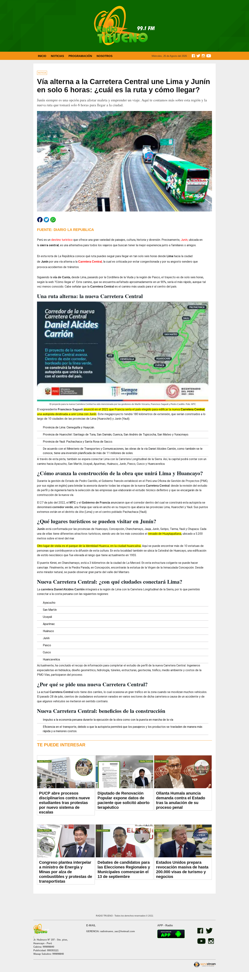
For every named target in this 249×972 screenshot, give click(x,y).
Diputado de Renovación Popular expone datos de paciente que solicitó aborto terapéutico (123, 800)
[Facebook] (200, 932)
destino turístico (62, 239)
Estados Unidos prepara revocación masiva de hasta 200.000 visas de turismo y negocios (182, 869)
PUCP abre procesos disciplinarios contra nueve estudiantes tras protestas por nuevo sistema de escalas (64, 802)
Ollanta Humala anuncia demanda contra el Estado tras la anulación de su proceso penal (180, 800)
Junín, (184, 239)
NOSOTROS (104, 56)
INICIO (42, 56)
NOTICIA (42, 73)
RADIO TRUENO (104, 915)
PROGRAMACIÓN (80, 56)
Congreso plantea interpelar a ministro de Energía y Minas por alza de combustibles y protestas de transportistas (65, 872)
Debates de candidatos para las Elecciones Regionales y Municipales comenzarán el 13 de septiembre (124, 869)
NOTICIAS (57, 56)
